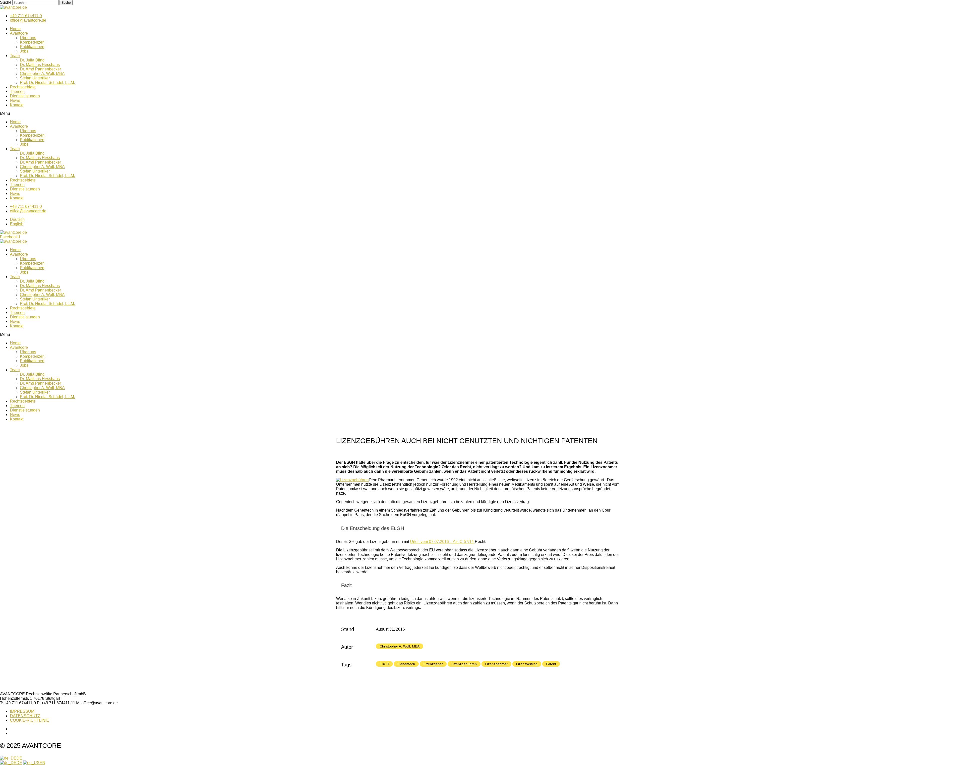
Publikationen (32, 47)
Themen (17, 91)
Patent (551, 664)
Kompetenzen (32, 42)
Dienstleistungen (25, 96)
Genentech (406, 664)
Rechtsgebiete (23, 87)
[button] (478, 113)
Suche (5, 2)
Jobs (24, 51)
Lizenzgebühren (464, 664)
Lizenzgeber (433, 664)
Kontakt (16, 105)
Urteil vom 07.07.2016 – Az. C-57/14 (442, 541)
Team (15, 56)
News (15, 100)
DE (19, 758)
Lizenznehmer (496, 664)
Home (15, 29)
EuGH (384, 664)
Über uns (28, 38)
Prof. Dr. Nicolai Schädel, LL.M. (47, 82)
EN (42, 763)
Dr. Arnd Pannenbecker (40, 69)
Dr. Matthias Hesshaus (40, 64)
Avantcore (19, 33)
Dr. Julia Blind (32, 60)
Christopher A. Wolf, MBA (42, 73)
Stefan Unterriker (35, 78)
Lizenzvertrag (527, 664)
